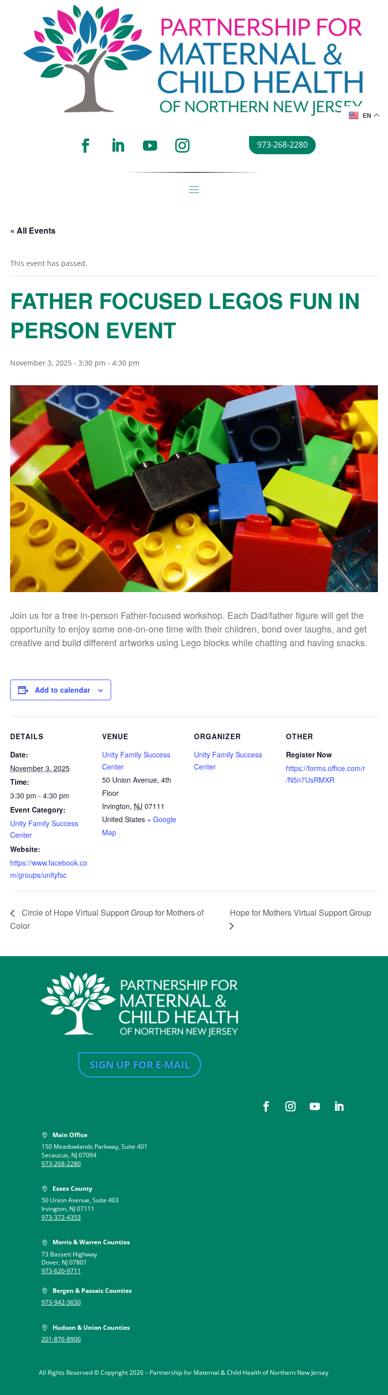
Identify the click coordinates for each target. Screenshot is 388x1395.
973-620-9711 (61, 1271)
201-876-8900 (61, 1339)
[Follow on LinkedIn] (118, 145)
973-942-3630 (61, 1302)
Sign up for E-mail (139, 1064)
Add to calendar (62, 690)
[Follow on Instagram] (182, 145)
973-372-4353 (61, 1217)
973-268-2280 (282, 144)
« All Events (33, 230)
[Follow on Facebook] (85, 145)
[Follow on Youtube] (150, 145)
